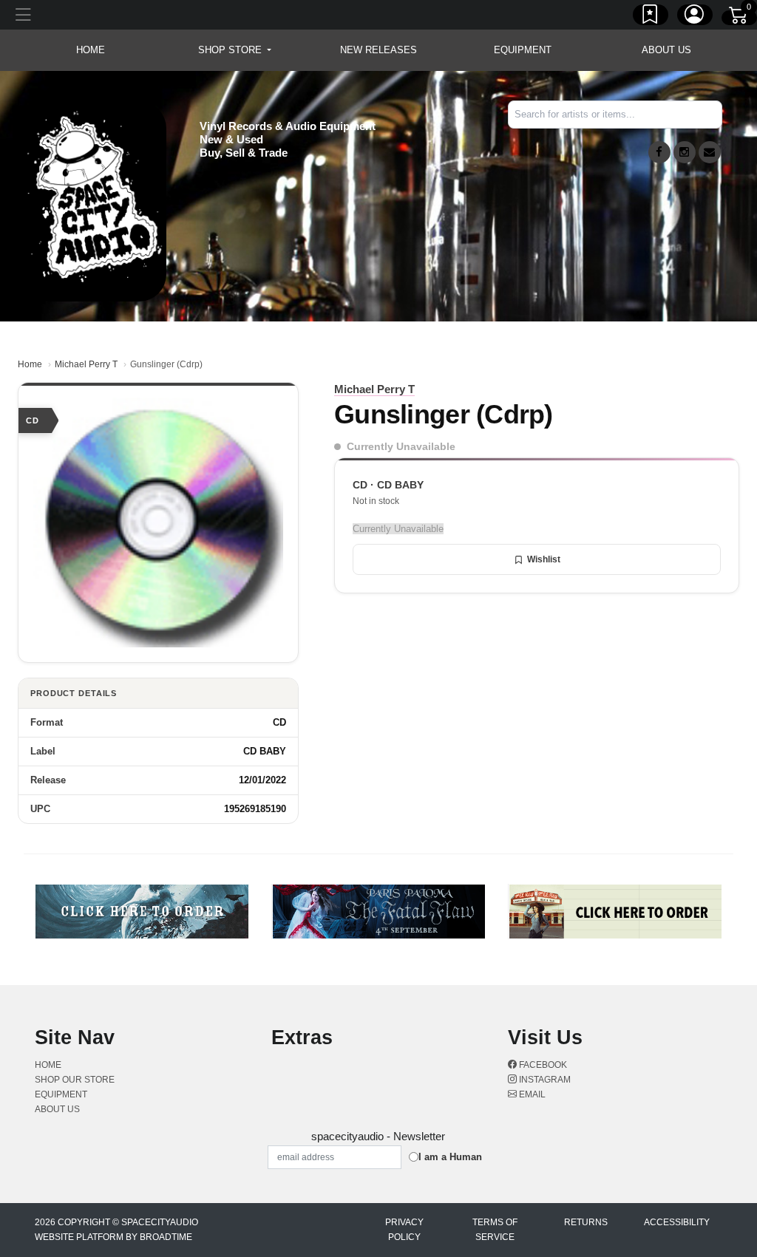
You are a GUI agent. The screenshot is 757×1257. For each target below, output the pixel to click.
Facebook (542, 1065)
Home (30, 364)
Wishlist (543, 559)
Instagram (544, 1079)
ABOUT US (666, 49)
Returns (586, 1222)
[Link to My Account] (695, 17)
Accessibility (677, 1222)
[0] (739, 17)
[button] (234, 50)
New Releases (378, 49)
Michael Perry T (86, 364)
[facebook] (659, 152)
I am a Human (450, 1156)
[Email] (709, 152)
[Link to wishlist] (650, 17)
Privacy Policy (404, 1229)
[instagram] (684, 152)
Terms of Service (494, 1229)
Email (531, 1094)
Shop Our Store (75, 1079)
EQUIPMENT (522, 49)
